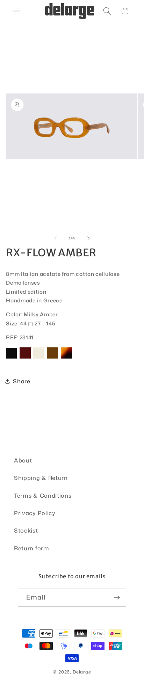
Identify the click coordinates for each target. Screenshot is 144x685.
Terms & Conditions (42, 495)
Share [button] (21, 381)
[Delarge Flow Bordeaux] (25, 358)
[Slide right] (88, 238)
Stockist (26, 530)
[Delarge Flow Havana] (66, 358)
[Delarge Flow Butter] (38, 358)
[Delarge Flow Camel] (52, 358)
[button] (16, 11)
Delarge (82, 672)
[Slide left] (55, 238)
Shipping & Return (41, 478)
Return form (31, 548)
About (23, 460)
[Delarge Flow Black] (11, 358)
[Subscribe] (117, 597)
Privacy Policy (35, 513)
